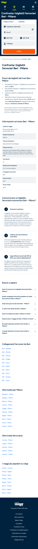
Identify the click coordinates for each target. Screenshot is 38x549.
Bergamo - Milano (7, 394)
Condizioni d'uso (19, 527)
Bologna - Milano (7, 398)
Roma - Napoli (6, 489)
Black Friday (19, 520)
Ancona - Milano (7, 440)
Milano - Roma (6, 475)
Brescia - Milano (7, 401)
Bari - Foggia (6, 359)
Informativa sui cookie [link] (19, 533)
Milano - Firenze (7, 468)
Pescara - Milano (7, 447)
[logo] (4, 2)
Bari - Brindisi (6, 352)
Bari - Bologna (6, 348)
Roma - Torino (6, 493)
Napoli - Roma (6, 482)
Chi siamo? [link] (19, 514)
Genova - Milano (7, 412)
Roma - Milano (6, 419)
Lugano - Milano (7, 443)
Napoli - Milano (7, 415)
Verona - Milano (7, 426)
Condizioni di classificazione (19, 530)
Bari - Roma (5, 373)
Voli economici (19, 517)
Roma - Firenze (7, 486)
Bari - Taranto (6, 377)
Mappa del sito (19, 540)
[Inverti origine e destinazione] (32, 29)
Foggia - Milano (7, 408)
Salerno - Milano (7, 451)
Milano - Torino (7, 479)
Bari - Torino (6, 380)
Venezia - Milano (7, 454)
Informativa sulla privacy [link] (19, 536)
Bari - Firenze (6, 355)
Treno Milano (17, 59)
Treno (3, 59)
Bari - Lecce (6, 363)
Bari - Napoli (6, 366)
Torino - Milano (7, 423)
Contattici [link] (19, 523)
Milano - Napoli (7, 471)
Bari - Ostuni (6, 370)
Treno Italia (9, 59)
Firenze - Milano (7, 405)
